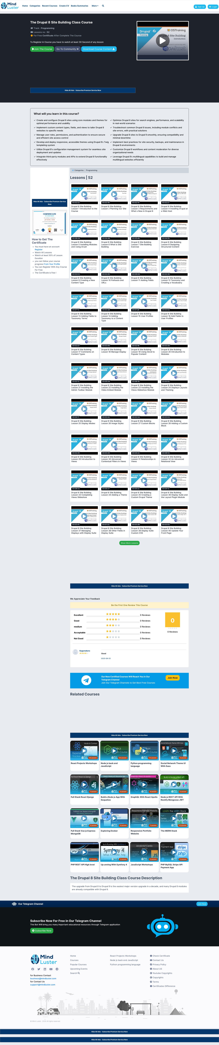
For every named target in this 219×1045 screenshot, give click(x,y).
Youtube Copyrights (162, 973)
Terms (155, 982)
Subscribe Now (42, 930)
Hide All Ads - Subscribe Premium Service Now (83, 90)
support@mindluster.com (42, 984)
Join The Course (43, 49)
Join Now (202, 904)
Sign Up (201, 7)
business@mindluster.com (43, 978)
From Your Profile (52, 264)
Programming (91, 170)
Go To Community (67, 49)
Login (214, 7)
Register (39, 249)
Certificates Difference (163, 986)
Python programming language (125, 964)
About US (157, 969)
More (94, 6)
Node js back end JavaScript (124, 960)
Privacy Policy (159, 964)
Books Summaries (79, 6)
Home (25, 6)
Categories (35, 6)
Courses (74, 960)
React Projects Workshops (123, 956)
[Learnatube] (10, 4)
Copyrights (157, 977)
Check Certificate (161, 956)
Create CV (64, 6)
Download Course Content (97, 49)
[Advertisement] (83, 71)
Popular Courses (78, 964)
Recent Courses (49, 6)
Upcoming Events (78, 969)
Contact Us (158, 960)
